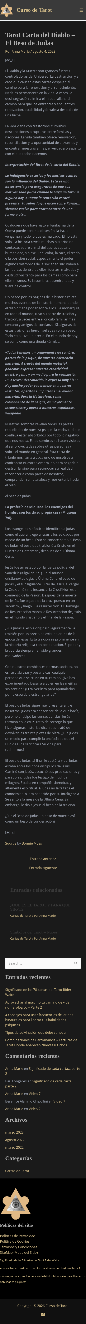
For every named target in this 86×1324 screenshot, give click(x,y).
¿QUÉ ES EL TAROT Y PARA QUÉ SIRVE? (40, 907)
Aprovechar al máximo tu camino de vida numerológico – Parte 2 (40, 1268)
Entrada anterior (43, 859)
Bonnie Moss (32, 843)
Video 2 (34, 1109)
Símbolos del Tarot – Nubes (33, 932)
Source (10, 843)
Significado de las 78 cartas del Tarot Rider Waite (29, 1260)
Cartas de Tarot (20, 916)
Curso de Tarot (34, 10)
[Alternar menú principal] (81, 10)
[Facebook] (43, 1314)
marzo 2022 (14, 1147)
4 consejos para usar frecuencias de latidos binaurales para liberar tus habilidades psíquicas (39, 1020)
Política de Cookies (14, 1241)
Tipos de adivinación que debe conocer (36, 1032)
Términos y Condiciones (18, 1247)
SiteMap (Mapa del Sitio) (19, 1252)
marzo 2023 (14, 1132)
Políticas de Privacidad (17, 1236)
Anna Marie (14, 1068)
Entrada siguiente (43, 868)
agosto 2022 (14, 1140)
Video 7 (34, 1093)
